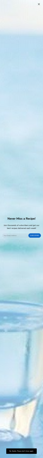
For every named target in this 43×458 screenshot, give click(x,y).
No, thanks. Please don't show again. (21, 451)
